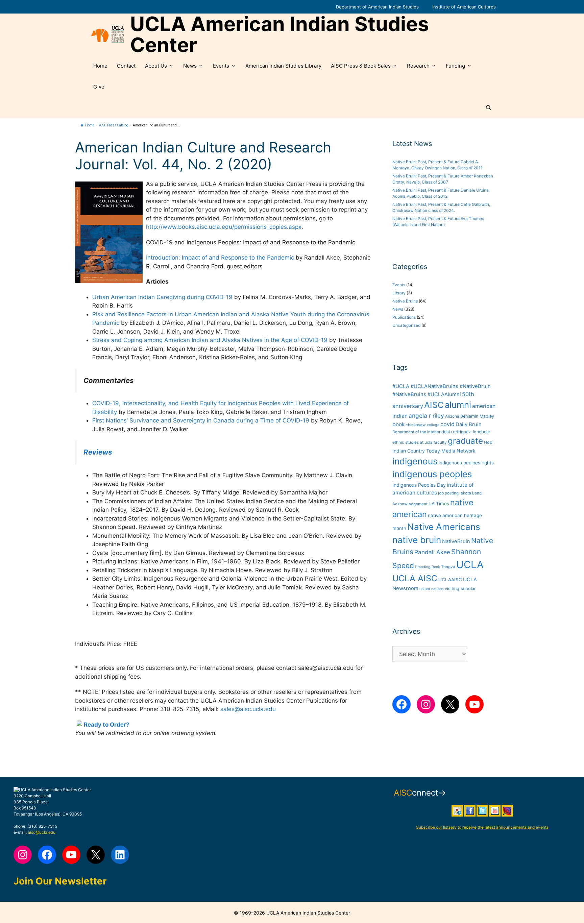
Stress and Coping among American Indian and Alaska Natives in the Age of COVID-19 (209, 340)
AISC (434, 405)
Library (399, 292)
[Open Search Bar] (488, 107)
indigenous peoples (432, 474)
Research (418, 66)
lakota (465, 493)
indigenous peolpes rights (466, 462)
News (190, 66)
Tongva (448, 566)
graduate (465, 441)
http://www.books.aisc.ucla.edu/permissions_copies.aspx (223, 226)
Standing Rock (427, 567)
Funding (455, 66)
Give (98, 86)
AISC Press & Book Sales (361, 66)
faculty (440, 442)
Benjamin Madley (477, 416)
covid (447, 424)
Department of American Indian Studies (377, 6)
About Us (156, 66)
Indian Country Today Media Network (434, 451)
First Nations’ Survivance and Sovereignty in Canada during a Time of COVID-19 (200, 420)
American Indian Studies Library (283, 66)
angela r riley (426, 415)
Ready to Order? (106, 724)
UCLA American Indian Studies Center (279, 34)
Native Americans (443, 526)
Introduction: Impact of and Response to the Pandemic (220, 257)
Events (221, 66)
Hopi (488, 442)
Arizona (452, 416)
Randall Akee (432, 552)
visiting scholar (460, 588)
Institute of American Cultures (464, 6)
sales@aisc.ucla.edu (248, 709)
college (433, 425)
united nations (431, 589)
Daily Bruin (469, 424)
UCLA (470, 564)
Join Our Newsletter (60, 881)
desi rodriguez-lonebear (465, 431)
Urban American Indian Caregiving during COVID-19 (162, 297)
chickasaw (416, 424)
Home (100, 66)
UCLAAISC (450, 579)
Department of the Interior (416, 432)
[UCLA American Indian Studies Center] (108, 34)
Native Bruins (405, 300)
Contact (126, 66)
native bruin (416, 540)
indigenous (415, 461)
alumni (458, 404)
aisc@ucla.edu (41, 832)
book (398, 424)
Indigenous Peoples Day (419, 485)
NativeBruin (456, 541)
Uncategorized (406, 325)
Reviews (97, 452)
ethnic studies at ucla (412, 442)
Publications (404, 317)
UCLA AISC (414, 578)
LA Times (439, 503)
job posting (448, 493)
